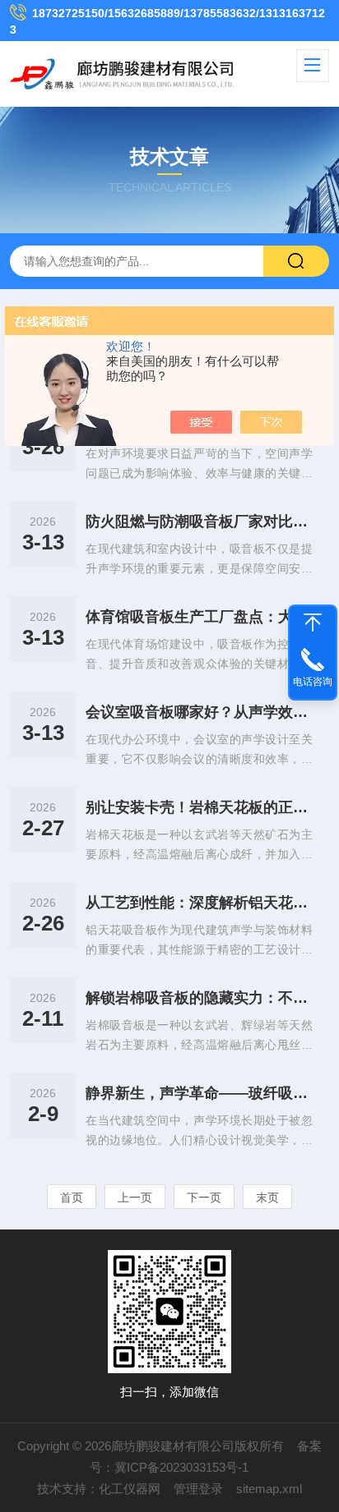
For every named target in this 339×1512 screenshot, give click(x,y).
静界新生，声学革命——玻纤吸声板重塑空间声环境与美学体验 (199, 1093)
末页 (267, 1197)
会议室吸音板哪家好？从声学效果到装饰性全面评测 (199, 712)
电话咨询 (312, 681)
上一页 (135, 1197)
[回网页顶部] (313, 622)
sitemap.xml (269, 1489)
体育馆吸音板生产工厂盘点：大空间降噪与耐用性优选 (199, 617)
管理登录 (198, 1489)
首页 (71, 1197)
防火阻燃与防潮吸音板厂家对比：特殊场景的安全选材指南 (199, 521)
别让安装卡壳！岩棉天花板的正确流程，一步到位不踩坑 (199, 807)
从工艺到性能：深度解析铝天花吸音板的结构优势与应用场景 (199, 902)
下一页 (204, 1197)
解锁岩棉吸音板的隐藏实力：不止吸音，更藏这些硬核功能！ (199, 998)
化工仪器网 (129, 1489)
